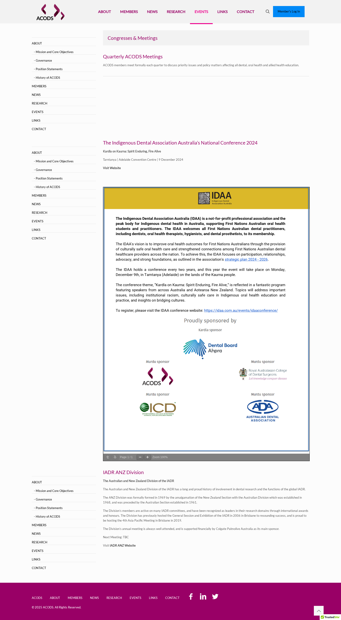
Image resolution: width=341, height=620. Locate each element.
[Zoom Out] (140, 457)
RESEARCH (39, 103)
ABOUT (37, 43)
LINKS (36, 120)
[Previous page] (107, 457)
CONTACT (39, 129)
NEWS (36, 95)
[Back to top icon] (319, 611)
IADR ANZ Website (123, 545)
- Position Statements (48, 69)
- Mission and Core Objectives (54, 52)
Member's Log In (289, 11)
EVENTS (37, 112)
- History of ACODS (47, 77)
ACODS (37, 598)
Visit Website (112, 168)
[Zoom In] (147, 457)
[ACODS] (50, 11)
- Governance (43, 60)
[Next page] (115, 457)
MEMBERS (39, 86)
